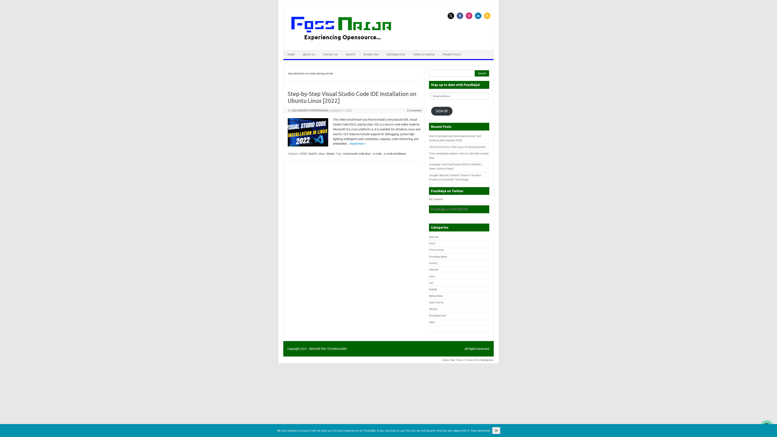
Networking (436, 295)
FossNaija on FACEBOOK (449, 209)
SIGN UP (442, 111)
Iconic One (449, 360)
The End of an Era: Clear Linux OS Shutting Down (457, 146)
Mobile (433, 289)
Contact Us (330, 54)
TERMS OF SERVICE (424, 54)
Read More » (358, 143)
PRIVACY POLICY (452, 54)
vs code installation (395, 153)
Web (431, 322)
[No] (772, 431)
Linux (321, 153)
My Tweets (436, 199)
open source (436, 302)
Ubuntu (330, 153)
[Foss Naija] (349, 43)
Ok (496, 430)
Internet (433, 269)
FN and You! (371, 54)
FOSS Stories (436, 249)
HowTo (350, 54)
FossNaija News (438, 256)
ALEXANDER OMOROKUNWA (310, 110)
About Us (309, 54)
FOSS (303, 153)
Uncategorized (437, 315)
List (431, 282)
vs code (377, 153)
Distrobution (396, 54)
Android (433, 236)
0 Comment (414, 110)
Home (291, 54)
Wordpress (486, 360)
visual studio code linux (356, 153)
